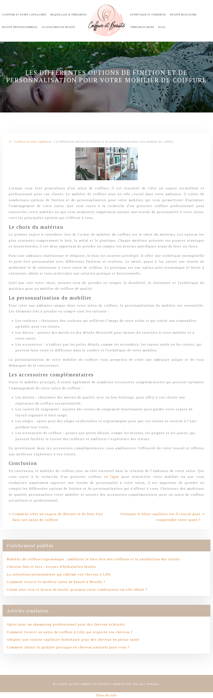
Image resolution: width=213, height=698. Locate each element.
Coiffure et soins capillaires (32, 141)
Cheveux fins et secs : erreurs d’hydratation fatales (51, 566)
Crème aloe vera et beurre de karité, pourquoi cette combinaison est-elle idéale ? (77, 589)
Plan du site (106, 695)
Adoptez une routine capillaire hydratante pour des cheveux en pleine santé (73, 639)
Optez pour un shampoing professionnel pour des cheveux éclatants (66, 624)
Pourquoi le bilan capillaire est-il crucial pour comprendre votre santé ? (161, 517)
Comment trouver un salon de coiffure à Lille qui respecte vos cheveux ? (70, 632)
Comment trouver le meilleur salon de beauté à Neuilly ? (56, 582)
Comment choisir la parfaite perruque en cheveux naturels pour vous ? (68, 647)
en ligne (111, 476)
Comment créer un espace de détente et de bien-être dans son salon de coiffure (57, 517)
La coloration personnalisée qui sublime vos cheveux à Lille (59, 574)
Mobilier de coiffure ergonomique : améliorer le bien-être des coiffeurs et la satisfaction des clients (93, 559)
